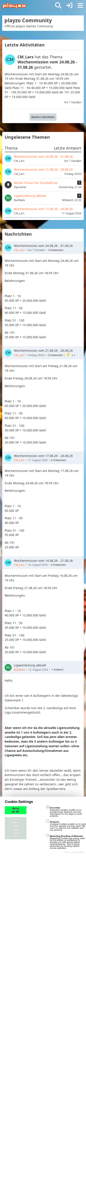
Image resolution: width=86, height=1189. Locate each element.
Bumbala (19, 669)
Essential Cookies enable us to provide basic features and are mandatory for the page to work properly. (66, 811)
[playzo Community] (14, 5)
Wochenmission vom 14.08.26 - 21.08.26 (43, 560)
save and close (15, 833)
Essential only (15, 822)
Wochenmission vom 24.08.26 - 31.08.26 (43, 246)
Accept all (15, 810)
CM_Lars (19, 250)
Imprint (67, 852)
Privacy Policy (78, 852)
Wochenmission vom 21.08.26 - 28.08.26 (43, 350)
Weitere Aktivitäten (43, 117)
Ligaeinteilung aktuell (30, 665)
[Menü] (80, 5)
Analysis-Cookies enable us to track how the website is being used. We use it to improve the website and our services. (68, 826)
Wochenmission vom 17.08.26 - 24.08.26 (43, 456)
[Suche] (58, 5)
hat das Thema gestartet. (47, 62)
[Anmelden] (69, 5)
